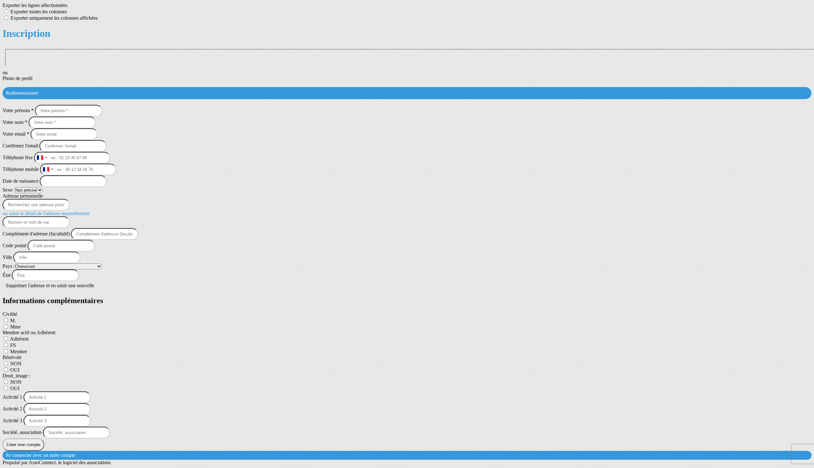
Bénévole (12, 357)
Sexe (8, 190)
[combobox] (41, 157)
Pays (8, 266)
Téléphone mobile (21, 169)
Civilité (10, 314)
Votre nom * (16, 122)
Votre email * (17, 134)
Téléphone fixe (18, 157)
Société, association (23, 432)
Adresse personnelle (23, 196)
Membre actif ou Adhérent (29, 332)
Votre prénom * (19, 110)
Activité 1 (13, 397)
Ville (8, 257)
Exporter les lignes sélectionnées (35, 5)
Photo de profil (17, 78)
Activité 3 (13, 420)
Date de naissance (21, 181)
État (7, 275)
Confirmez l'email (20, 145)
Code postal (14, 245)
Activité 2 (13, 408)
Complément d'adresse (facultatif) (37, 233)
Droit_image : (16, 375)
